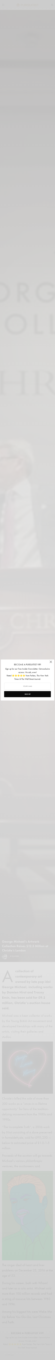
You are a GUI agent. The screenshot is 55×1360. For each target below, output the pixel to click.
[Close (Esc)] (51, 663)
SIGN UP (27, 694)
